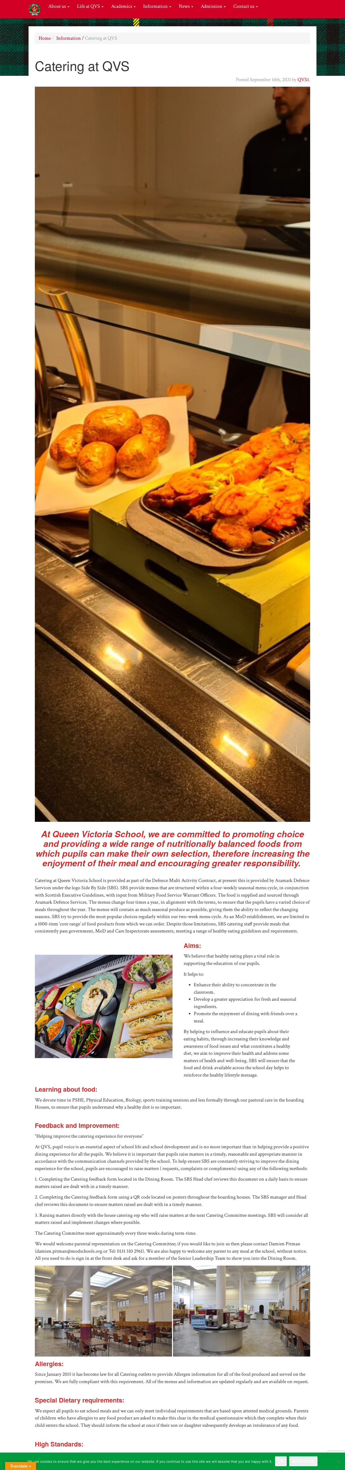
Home (45, 38)
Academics (122, 6)
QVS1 (303, 79)
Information (156, 6)
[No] (338, 1461)
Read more (303, 1461)
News (185, 6)
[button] (103, 1311)
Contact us (244, 6)
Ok (281, 1461)
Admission (212, 6)
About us (57, 6)
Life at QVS (89, 6)
